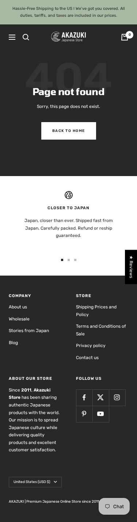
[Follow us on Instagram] (117, 397)
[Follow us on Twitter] (100, 397)
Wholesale (19, 319)
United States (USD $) (32, 482)
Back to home (68, 131)
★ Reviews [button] (131, 267)
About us (18, 306)
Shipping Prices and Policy (96, 310)
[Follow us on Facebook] (84, 397)
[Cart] (124, 37)
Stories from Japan (29, 330)
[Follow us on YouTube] (100, 414)
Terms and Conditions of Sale (101, 330)
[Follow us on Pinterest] (84, 414)
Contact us (87, 357)
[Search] (26, 37)
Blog (13, 342)
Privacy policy (91, 345)
